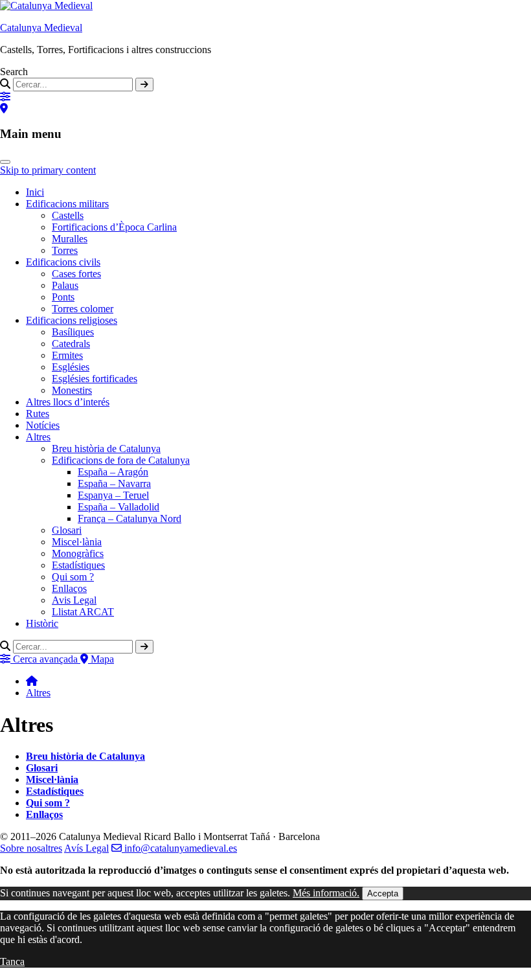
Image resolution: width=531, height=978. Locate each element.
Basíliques (73, 331)
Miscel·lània (77, 541)
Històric (42, 623)
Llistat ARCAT (83, 611)
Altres (38, 436)
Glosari (67, 530)
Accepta (382, 893)
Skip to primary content (48, 170)
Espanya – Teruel (113, 495)
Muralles (69, 238)
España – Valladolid (118, 506)
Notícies (43, 425)
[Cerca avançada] (5, 96)
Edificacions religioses (71, 320)
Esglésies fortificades (94, 378)
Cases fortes (76, 273)
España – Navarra (114, 483)
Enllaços (69, 588)
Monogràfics (78, 553)
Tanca (12, 961)
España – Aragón (113, 471)
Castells (68, 215)
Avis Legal (74, 600)
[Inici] (32, 681)
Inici (35, 192)
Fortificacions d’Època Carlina (114, 227)
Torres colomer (82, 308)
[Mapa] (4, 108)
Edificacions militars (67, 203)
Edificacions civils (63, 261)
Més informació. (326, 892)
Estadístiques (78, 565)
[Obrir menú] (5, 162)
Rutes (37, 413)
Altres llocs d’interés (67, 401)
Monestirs (72, 390)
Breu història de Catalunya (106, 448)
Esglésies (70, 366)
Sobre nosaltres (31, 848)
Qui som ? (73, 576)
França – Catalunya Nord (129, 518)
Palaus (65, 285)
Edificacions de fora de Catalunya (121, 460)
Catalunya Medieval (41, 27)
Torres (65, 250)
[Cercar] (144, 84)
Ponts (63, 296)
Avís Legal (86, 848)
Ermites (67, 355)
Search (14, 71)
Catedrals (71, 343)
